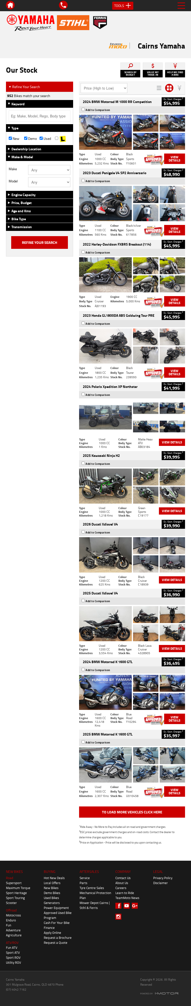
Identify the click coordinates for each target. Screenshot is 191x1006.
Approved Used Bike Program (58, 915)
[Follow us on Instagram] (119, 917)
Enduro (11, 920)
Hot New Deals (54, 877)
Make (13, 169)
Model (13, 181)
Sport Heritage (16, 892)
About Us (121, 882)
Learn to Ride (124, 892)
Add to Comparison (98, 110)
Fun (8, 925)
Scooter (11, 902)
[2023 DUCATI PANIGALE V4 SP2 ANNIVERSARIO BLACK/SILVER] (132, 203)
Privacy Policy (162, 877)
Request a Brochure (58, 937)
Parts (83, 882)
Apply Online (52, 932)
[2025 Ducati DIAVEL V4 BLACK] (132, 554)
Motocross (13, 915)
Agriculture (14, 935)
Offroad (11, 910)
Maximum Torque (18, 887)
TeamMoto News (127, 897)
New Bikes (51, 887)
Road (9, 877)
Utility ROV (13, 962)
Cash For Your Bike (57, 922)
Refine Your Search (24, 86)
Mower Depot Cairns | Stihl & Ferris (95, 905)
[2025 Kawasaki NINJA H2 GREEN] (132, 486)
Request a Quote (55, 942)
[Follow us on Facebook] (119, 906)
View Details (174, 159)
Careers (120, 887)
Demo (32, 138)
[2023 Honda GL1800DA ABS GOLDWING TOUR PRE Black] (132, 346)
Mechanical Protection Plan (95, 895)
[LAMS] (62, 138)
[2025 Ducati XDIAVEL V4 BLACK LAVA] (132, 623)
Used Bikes (51, 897)
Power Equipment (56, 907)
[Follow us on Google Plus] (136, 906)
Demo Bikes (52, 892)
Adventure (13, 930)
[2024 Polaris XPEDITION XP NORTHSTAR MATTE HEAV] (132, 417)
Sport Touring (15, 897)
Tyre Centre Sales (92, 887)
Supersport (14, 882)
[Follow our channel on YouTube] (128, 906)
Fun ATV (11, 947)
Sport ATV (13, 952)
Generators (52, 902)
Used (47, 138)
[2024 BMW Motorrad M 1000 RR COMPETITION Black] (132, 132)
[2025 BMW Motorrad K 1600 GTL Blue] (132, 764)
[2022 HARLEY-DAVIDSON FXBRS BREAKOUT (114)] (132, 274)
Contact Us (123, 877)
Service (85, 877)
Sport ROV (13, 957)
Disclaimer (160, 882)
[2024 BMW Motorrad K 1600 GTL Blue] (132, 692)
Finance (49, 927)
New (15, 138)
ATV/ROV (12, 942)
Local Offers (52, 882)
